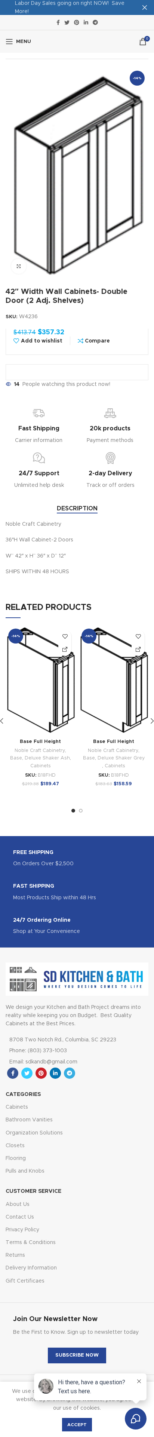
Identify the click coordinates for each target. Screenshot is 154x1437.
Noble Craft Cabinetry (40, 750)
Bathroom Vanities (29, 1120)
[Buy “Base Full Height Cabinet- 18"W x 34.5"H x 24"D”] (64, 649)
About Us (18, 1204)
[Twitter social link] (67, 22)
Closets (15, 1145)
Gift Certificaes (25, 1281)
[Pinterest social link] (76, 22)
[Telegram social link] (95, 22)
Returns (15, 1255)
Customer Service (33, 1191)
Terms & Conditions (31, 1242)
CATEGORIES (23, 1094)
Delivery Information (31, 1268)
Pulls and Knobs (25, 1171)
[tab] (77, 508)
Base (16, 758)
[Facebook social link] (58, 22)
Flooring (16, 1158)
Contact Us (20, 1217)
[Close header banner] (144, 7)
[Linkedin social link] (85, 22)
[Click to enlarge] (18, 266)
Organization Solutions (34, 1133)
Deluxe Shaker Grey (121, 758)
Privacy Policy (22, 1229)
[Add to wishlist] (64, 636)
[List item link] (68, 1051)
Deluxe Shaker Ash (47, 758)
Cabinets (40, 766)
